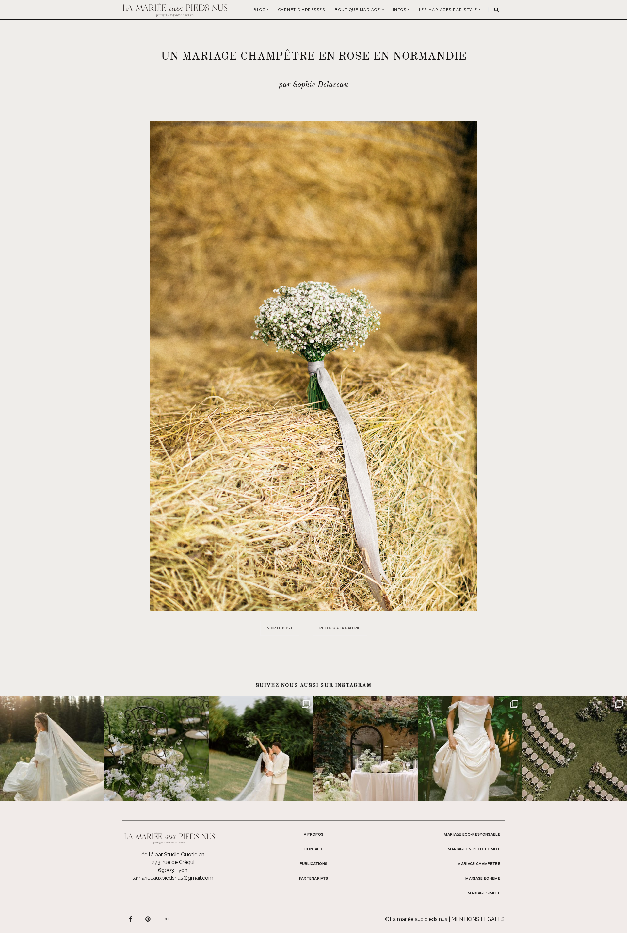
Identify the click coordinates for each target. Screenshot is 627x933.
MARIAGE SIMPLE (484, 893)
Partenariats (313, 878)
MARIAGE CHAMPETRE (479, 864)
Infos (400, 10)
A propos (314, 834)
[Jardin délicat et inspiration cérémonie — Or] (574, 748)
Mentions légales (478, 919)
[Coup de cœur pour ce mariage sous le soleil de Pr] (470, 748)
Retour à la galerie (339, 628)
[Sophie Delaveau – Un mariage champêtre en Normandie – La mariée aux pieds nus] (313, 365)
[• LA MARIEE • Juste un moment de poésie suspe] (52, 748)
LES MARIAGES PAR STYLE (448, 10)
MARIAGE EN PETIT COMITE (474, 849)
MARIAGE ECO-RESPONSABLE (472, 834)
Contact (313, 849)
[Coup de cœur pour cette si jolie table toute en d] (366, 748)
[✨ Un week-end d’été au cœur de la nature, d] (261, 748)
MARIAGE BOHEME (482, 878)
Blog (259, 10)
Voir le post (280, 628)
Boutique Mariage (357, 10)
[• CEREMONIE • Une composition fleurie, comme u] (156, 748)
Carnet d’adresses (301, 10)
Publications (314, 864)
